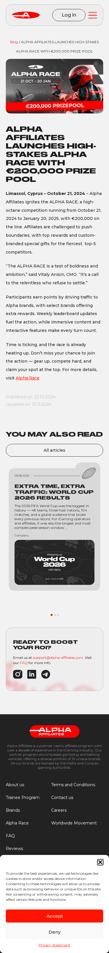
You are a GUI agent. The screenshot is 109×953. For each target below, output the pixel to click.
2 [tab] (55, 615)
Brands (13, 810)
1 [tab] (52, 615)
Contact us (62, 797)
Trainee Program (23, 797)
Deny (54, 932)
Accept (55, 916)
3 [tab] (58, 615)
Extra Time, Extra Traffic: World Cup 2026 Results (54, 492)
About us (15, 784)
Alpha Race (28, 378)
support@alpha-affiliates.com (58, 657)
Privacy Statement (54, 945)
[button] (100, 862)
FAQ (24, 663)
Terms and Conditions (73, 784)
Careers (59, 810)
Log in (69, 15)
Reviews (14, 848)
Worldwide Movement (74, 823)
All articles (54, 450)
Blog (14, 42)
